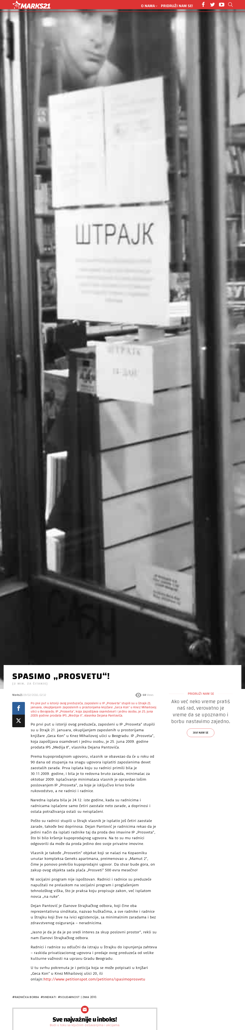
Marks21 (17, 695)
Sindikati (49, 997)
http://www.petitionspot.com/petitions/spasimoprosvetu (94, 979)
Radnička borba (27, 997)
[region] (201, 728)
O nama (148, 6)
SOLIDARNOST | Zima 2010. (78, 997)
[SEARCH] (230, 4)
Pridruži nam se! (177, 6)
